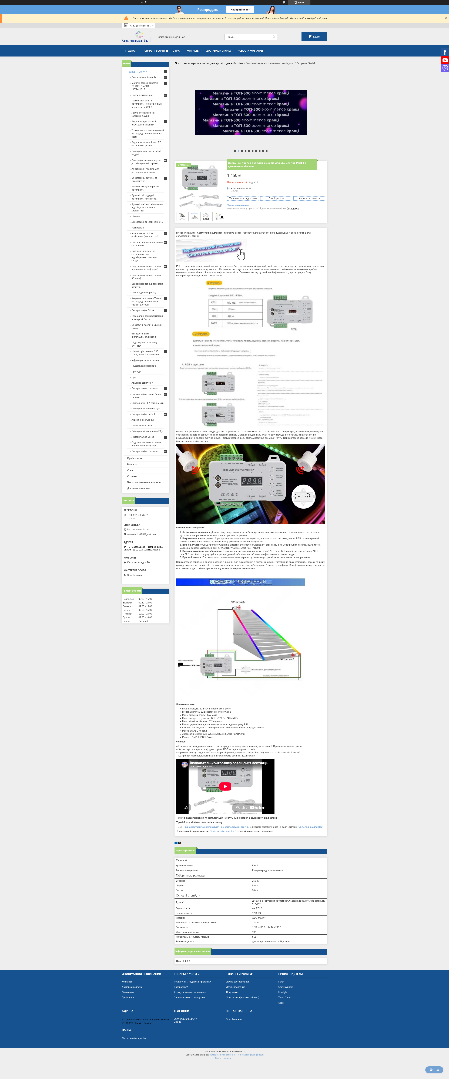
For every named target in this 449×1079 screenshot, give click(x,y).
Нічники (136, 216)
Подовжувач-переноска (144, 365)
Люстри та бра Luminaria (145, 388)
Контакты (193, 50)
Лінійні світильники (142, 425)
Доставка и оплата (218, 50)
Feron (281, 981)
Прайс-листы (135, 458)
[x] (179, 843)
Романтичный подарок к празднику (192, 981)
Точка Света (284, 997)
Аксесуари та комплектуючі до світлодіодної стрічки (213, 63)
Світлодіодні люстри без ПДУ (147, 431)
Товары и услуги (154, 50)
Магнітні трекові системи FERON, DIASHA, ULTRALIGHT (145, 86)
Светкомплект (285, 987)
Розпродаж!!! (138, 227)
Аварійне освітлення (142, 382)
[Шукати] (274, 37)
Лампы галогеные (235, 987)
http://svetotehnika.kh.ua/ (140, 529)
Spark (281, 1002)
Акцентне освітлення (143, 420)
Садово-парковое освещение (189, 997)
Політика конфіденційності (250, 1055)
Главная (130, 50)
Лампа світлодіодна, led (144, 77)
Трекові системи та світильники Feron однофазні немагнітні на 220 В (147, 103)
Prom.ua (241, 1051)
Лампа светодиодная (237, 981)
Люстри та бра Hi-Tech (143, 414)
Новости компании (250, 50)
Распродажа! (181, 987)
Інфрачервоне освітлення (145, 360)
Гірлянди (136, 371)
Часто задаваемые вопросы (144, 482)
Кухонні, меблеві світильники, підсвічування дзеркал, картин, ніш (147, 207)
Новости (132, 464)
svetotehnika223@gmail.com (141, 534)
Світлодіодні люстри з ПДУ (146, 408)
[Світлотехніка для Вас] (137, 37)
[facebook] (176, 843)
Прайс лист (128, 997)
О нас (176, 50)
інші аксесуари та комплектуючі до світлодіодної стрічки (216, 827)
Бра (134, 377)
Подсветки (231, 992)
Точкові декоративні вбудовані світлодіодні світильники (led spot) (148, 133)
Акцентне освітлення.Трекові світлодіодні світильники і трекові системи (147, 301)
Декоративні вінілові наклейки (147, 222)
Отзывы (132, 476)
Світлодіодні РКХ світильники (147, 403)
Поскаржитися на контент (222, 1055)
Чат (437, 1069)
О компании (128, 992)
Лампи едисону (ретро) (144, 292)
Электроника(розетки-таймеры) (242, 997)
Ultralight (282, 992)
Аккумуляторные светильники (190, 992)
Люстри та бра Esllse (143, 310)
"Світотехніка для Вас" (223, 831)
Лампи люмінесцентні (143, 95)
